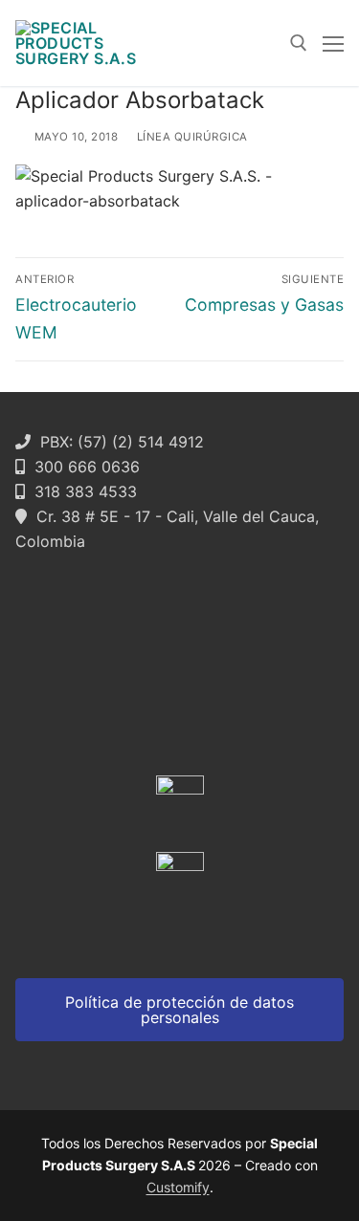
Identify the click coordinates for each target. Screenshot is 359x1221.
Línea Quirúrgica (190, 136)
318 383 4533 (81, 491)
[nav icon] (333, 43)
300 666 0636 (82, 466)
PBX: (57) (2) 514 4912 (117, 441)
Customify (178, 1187)
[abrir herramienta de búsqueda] (298, 43)
